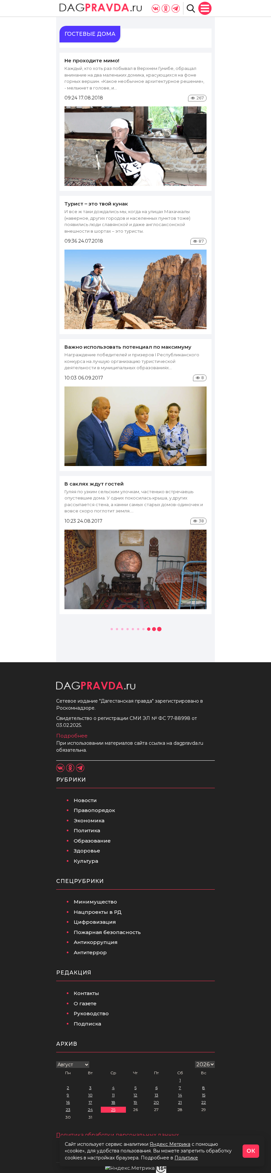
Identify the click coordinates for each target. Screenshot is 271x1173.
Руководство (91, 1013)
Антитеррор (90, 952)
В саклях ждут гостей (94, 484)
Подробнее (72, 736)
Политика (87, 830)
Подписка (87, 1024)
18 (113, 1102)
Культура (86, 861)
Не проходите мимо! (91, 60)
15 (203, 1094)
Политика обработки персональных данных (117, 1135)
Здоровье (87, 851)
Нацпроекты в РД (98, 912)
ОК (251, 1151)
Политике (186, 1158)
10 (90, 1094)
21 (180, 1102)
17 (90, 1102)
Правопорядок (94, 810)
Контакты (86, 993)
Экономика (89, 820)
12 (135, 1094)
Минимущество (95, 902)
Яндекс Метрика (170, 1144)
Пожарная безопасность (107, 932)
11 (113, 1094)
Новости (85, 800)
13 (156, 1094)
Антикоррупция (96, 942)
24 (90, 1109)
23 (68, 1109)
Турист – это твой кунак (96, 204)
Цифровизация (95, 922)
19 (135, 1102)
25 (113, 1109)
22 (203, 1102)
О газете (85, 1003)
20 (156, 1102)
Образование (92, 841)
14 (180, 1094)
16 (68, 1102)
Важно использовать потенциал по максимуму (127, 347)
